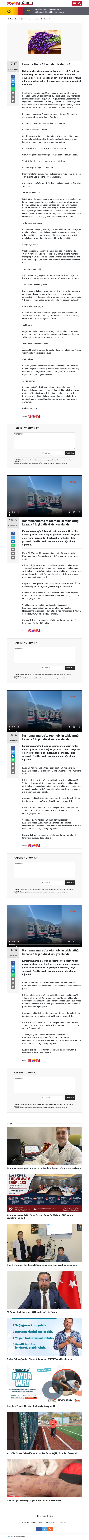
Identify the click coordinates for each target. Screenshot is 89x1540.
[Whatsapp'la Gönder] (13, 89)
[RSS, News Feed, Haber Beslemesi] (50, 1529)
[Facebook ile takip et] (39, 1529)
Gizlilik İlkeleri (50, 1522)
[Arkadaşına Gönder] (13, 93)
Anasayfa (25, 1522)
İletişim (41, 1522)
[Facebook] (13, 77)
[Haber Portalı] (20, 3)
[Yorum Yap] (13, 101)
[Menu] (74, 3)
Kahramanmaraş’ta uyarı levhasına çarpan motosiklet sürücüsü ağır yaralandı (47, 10)
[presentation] (15, 10)
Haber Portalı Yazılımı (18, 1537)
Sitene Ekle (62, 1522)
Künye (33, 1522)
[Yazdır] (13, 97)
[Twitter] (13, 81)
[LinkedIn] (13, 85)
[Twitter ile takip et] (44, 1529)
